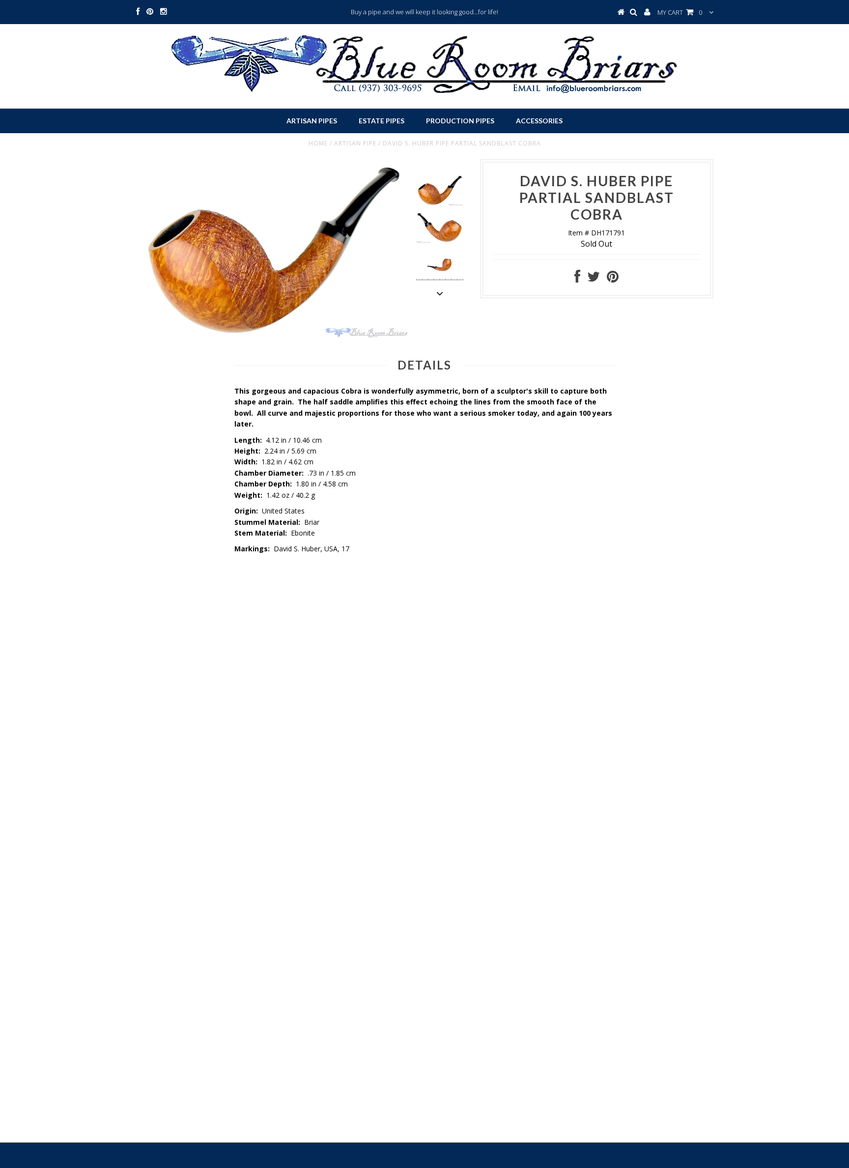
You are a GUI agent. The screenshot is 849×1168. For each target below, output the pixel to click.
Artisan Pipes (311, 120)
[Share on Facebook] (577, 279)
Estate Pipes (381, 120)
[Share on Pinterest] (613, 279)
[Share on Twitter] (593, 279)
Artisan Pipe (355, 143)
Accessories (539, 120)
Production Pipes (460, 120)
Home (318, 143)
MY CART (679, 12)
